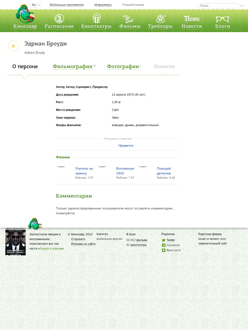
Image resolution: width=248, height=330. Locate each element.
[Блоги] (222, 17)
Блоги (222, 26)
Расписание (59, 26)
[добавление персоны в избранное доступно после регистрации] (13, 46)
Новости (192, 26)
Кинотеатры (96, 26)
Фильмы (130, 26)
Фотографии (123, 67)
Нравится (125, 145)
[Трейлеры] (160, 17)
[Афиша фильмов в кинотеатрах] (130, 17)
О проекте (78, 239)
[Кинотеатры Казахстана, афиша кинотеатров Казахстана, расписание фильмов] (97, 17)
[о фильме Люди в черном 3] (15, 253)
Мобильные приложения (67, 5)
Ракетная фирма (210, 234)
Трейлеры (160, 26)
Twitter (171, 240)
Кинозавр (25, 26)
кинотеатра (139, 245)
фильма (141, 240)
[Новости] (192, 17)
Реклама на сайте (83, 244)
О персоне (25, 67)
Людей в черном (51, 248)
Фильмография (72, 67)
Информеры (103, 5)
